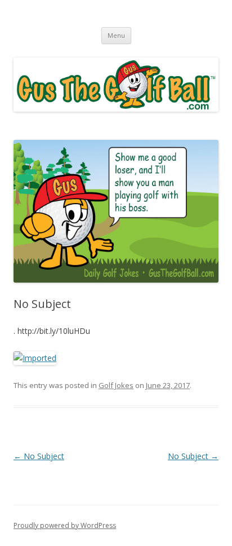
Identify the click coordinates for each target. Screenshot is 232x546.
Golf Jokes (116, 385)
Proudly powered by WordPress (65, 525)
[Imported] (35, 358)
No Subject (39, 456)
